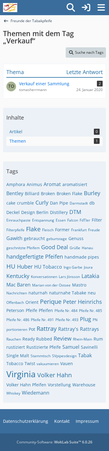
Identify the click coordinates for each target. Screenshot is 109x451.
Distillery (59, 212)
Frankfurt (79, 229)
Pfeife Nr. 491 (42, 319)
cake (10, 203)
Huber (25, 266)
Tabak (85, 355)
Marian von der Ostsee (51, 285)
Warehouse (83, 385)
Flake (33, 229)
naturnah (38, 293)
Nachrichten (16, 293)
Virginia (21, 374)
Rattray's (68, 329)
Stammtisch (41, 355)
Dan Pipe (59, 203)
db (92, 203)
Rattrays (89, 329)
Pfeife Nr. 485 (90, 310)
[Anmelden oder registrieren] (86, 7)
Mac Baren (18, 284)
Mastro (79, 285)
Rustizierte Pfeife (43, 347)
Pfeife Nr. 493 (66, 319)
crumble (25, 203)
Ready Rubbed (37, 339)
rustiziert (15, 347)
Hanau (87, 247)
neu (92, 293)
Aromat (52, 184)
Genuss (76, 238)
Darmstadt (79, 203)
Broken (48, 193)
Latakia (90, 276)
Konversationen (44, 276)
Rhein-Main (82, 339)
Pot (32, 329)
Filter (97, 220)
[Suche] (71, 8)
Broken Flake (69, 193)
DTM (75, 211)
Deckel (13, 212)
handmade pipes (81, 257)
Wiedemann (35, 392)
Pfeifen (46, 310)
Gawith (14, 238)
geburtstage (56, 238)
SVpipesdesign (64, 355)
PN (95, 319)
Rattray (47, 328)
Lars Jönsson (69, 276)
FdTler (85, 220)
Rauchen (13, 339)
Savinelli (89, 347)
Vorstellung (59, 385)
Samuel (70, 347)
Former (62, 229)
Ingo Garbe (73, 267)
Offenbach (15, 302)
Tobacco (14, 363)
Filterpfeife (15, 229)
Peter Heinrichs (82, 301)
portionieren (16, 329)
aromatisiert (74, 184)
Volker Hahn (54, 375)
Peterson (15, 310)
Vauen (66, 363)
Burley (92, 193)
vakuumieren (48, 363)
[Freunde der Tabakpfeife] (10, 8)
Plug (85, 319)
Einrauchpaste (18, 220)
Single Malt (17, 355)
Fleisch (48, 229)
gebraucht (34, 238)
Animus (34, 184)
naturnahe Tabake (67, 293)
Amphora (15, 184)
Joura (88, 267)
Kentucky (17, 276)
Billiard (32, 193)
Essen (61, 220)
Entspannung (43, 220)
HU (10, 266)
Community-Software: (54, 442)
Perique (50, 301)
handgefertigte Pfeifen (34, 256)
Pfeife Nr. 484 (66, 310)
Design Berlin (34, 212)
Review (62, 338)
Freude (94, 229)
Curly (41, 202)
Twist (30, 363)
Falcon (72, 220)
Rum (98, 339)
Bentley (14, 193)
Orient (31, 302)
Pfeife (31, 310)
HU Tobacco (48, 266)
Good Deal (54, 247)
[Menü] (101, 8)
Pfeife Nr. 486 (17, 319)
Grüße (75, 247)
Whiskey (13, 393)
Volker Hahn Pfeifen (26, 385)
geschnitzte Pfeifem (23, 247)
